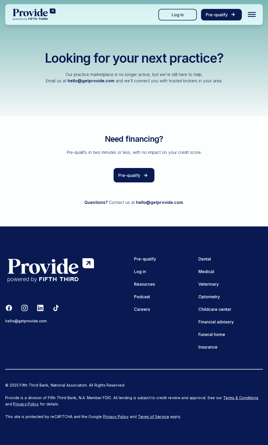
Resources (144, 284)
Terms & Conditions (240, 397)
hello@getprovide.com (91, 80)
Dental (204, 259)
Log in (178, 14)
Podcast (142, 296)
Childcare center (214, 309)
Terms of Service (153, 416)
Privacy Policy (26, 404)
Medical (206, 271)
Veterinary (208, 284)
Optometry (209, 296)
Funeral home (211, 334)
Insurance (207, 347)
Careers (142, 309)
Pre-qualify (145, 259)
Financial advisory (216, 321)
